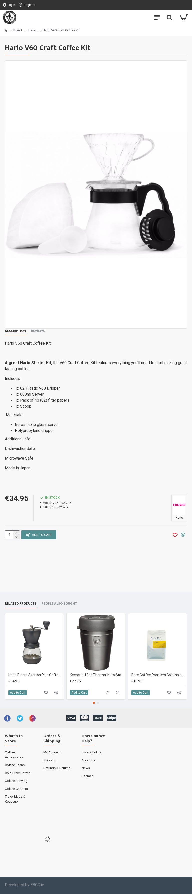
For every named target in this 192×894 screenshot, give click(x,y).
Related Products (21, 603)
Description (15, 331)
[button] (94, 703)
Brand (18, 30)
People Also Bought (59, 603)
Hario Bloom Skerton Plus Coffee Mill (35, 675)
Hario (32, 30)
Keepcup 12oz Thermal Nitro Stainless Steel (97, 675)
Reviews (38, 331)
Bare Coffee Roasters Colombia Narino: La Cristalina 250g (159, 675)
